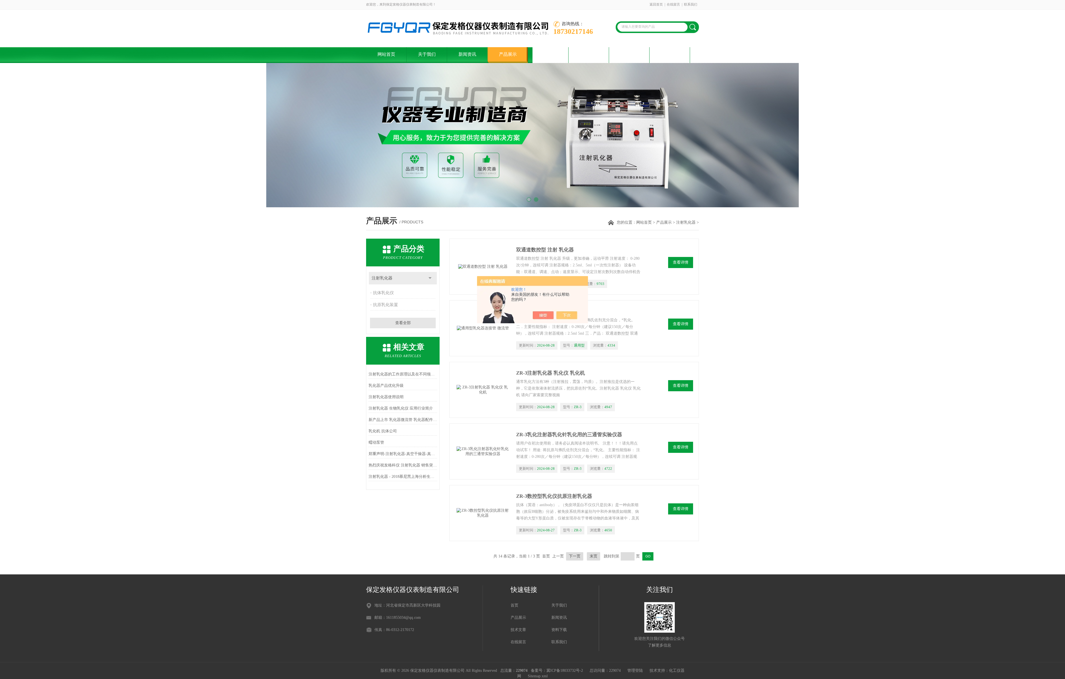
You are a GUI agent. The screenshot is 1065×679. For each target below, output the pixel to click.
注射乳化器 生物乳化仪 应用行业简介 (401, 408)
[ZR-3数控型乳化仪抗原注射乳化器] (483, 513)
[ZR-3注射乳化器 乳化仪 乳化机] (483, 390)
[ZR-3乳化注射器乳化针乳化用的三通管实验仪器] (483, 451)
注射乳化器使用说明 (386, 397)
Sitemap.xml (538, 676)
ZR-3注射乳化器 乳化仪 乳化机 (550, 373)
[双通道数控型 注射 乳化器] (483, 266)
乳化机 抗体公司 (383, 431)
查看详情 (680, 262)
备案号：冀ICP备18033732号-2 (557, 670)
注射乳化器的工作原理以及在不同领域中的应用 (403, 374)
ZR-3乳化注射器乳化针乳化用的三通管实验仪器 (569, 434)
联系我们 (690, 4)
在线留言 (673, 4)
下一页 (574, 556)
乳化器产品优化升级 (386, 385)
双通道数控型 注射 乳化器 (545, 250)
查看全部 (403, 323)
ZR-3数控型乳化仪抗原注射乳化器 (554, 496)
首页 (514, 605)
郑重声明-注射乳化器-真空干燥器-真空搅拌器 (403, 454)
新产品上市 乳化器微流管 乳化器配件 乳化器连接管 (403, 420)
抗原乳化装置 (385, 304)
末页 (593, 556)
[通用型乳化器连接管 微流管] (483, 328)
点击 (430, 278)
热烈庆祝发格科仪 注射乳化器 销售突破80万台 (403, 465)
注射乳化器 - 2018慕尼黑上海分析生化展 (403, 476)
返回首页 (656, 4)
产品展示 (508, 54)
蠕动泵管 (376, 442)
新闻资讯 (467, 54)
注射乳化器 (686, 222)
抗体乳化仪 (383, 293)
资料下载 (589, 54)
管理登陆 (635, 670)
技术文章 (548, 54)
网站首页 (386, 54)
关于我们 (427, 54)
